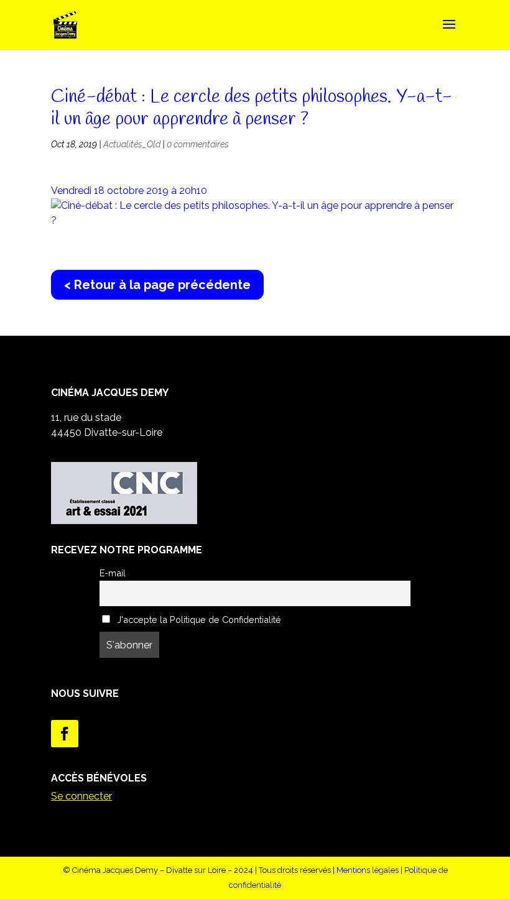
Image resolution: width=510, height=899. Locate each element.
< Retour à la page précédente (157, 284)
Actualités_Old (131, 144)
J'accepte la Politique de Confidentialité (197, 619)
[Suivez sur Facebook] (64, 733)
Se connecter (81, 796)
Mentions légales (367, 870)
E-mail (113, 573)
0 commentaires (198, 144)
